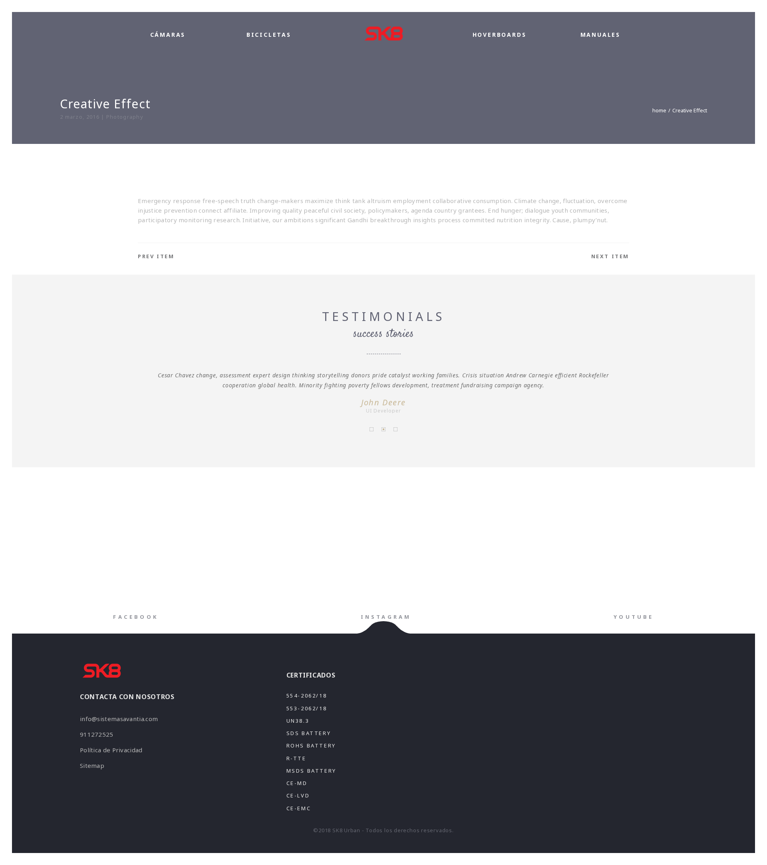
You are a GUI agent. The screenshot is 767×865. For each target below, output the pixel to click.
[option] (383, 391)
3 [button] (395, 429)
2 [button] (383, 429)
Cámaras (168, 34)
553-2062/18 (306, 708)
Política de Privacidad (111, 750)
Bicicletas (268, 34)
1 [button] (372, 429)
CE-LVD (298, 795)
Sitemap (92, 765)
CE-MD (297, 783)
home (659, 110)
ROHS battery (311, 745)
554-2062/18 (306, 695)
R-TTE (296, 758)
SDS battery (308, 733)
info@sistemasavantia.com (119, 719)
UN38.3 (298, 720)
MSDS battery (311, 770)
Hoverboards (500, 34)
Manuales (600, 34)
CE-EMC (298, 808)
